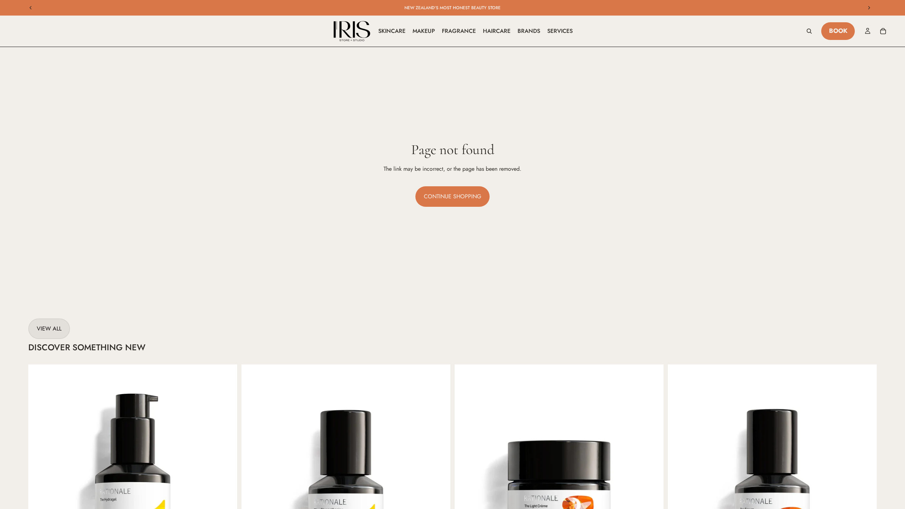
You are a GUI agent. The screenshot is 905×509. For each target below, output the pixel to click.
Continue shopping (452, 196)
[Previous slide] (31, 8)
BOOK (838, 30)
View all (49, 328)
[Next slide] (869, 8)
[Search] (809, 31)
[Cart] (883, 31)
